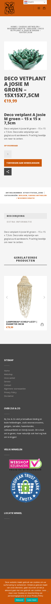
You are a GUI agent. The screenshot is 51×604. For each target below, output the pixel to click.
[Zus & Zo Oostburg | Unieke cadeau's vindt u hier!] (9, 8)
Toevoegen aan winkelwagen (22, 163)
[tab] (25, 216)
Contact (7, 385)
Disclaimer (9, 396)
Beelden (31, 28)
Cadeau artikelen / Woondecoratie (23, 27)
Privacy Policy (10, 392)
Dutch (30, 2)
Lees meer (31, 600)
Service (7, 381)
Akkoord (19, 600)
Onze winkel (9, 378)
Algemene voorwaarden (15, 388)
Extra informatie (19, 221)
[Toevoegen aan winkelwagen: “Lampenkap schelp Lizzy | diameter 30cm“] (42, 324)
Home (14, 26)
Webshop (8, 374)
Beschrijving (16, 215)
